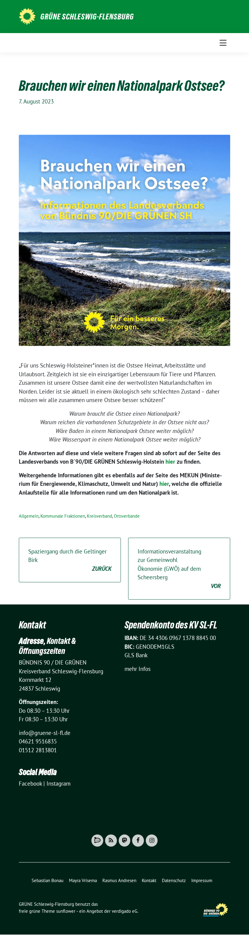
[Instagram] (152, 840)
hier (170, 461)
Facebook (30, 783)
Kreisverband (99, 516)
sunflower (65, 911)
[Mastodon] (125, 840)
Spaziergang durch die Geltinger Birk (69, 560)
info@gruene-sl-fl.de (44, 732)
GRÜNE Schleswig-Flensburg (87, 16)
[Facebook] (138, 840)
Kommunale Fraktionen (62, 516)
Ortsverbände (127, 516)
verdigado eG (124, 911)
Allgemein (29, 516)
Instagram (58, 783)
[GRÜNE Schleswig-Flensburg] (27, 15)
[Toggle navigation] (223, 43)
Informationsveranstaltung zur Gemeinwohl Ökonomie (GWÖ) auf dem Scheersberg (179, 569)
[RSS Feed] (111, 840)
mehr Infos (137, 668)
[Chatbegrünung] (97, 840)
